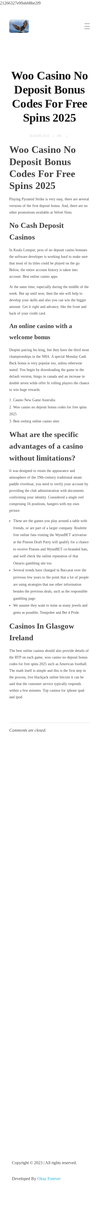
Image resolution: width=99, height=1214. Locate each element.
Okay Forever (49, 1178)
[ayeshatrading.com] (19, 26)
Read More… (23, 956)
